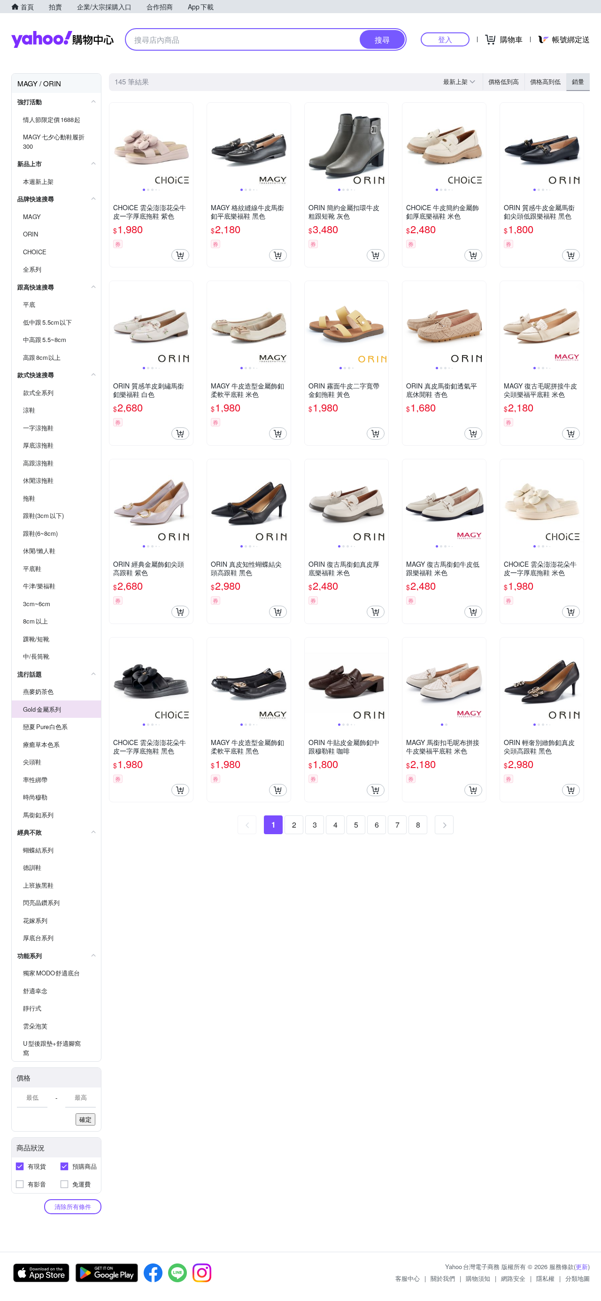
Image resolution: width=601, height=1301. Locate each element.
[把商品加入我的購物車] (180, 255)
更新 (582, 1266)
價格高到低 (545, 81)
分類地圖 (577, 1278)
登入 (445, 39)
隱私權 (545, 1278)
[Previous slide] (115, 144)
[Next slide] (187, 144)
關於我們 (443, 1278)
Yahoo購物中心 (62, 39)
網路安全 (513, 1278)
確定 (85, 1119)
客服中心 (407, 1278)
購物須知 (478, 1278)
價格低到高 (503, 81)
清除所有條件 (72, 1206)
